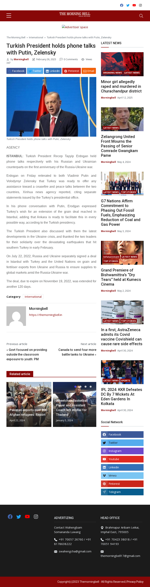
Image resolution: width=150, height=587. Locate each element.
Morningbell (21, 59)
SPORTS (125, 380)
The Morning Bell (15, 37)
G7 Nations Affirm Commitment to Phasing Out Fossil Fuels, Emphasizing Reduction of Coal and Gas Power (120, 213)
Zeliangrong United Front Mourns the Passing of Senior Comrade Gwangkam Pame (119, 146)
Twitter (113, 443)
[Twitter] (19, 516)
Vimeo (113, 475)
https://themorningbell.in (45, 315)
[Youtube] (27, 516)
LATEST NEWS (132, 72)
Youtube (114, 459)
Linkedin (114, 467)
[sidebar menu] (8, 16)
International (36, 37)
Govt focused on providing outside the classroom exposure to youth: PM (26, 354)
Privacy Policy (135, 581)
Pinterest (114, 484)
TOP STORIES (128, 192)
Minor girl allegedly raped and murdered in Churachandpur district (121, 86)
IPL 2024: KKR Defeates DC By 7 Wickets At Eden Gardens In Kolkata (121, 396)
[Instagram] (36, 516)
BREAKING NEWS (112, 72)
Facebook (115, 434)
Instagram (115, 451)
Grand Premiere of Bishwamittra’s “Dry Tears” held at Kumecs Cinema (121, 277)
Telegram (115, 492)
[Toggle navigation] (141, 16)
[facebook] (10, 516)
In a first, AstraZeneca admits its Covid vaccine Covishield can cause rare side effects (121, 336)
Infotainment (111, 256)
